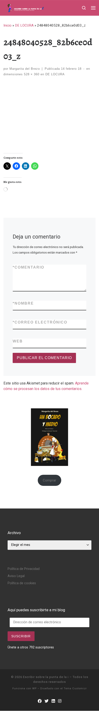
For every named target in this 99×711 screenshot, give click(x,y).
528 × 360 (31, 74)
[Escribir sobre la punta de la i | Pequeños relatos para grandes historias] (33, 7)
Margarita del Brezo (24, 68)
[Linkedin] (53, 701)
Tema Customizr (75, 688)
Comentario (28, 267)
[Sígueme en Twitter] (47, 701)
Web (18, 341)
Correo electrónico (40, 322)
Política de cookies (22, 583)
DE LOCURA (24, 25)
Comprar (49, 480)
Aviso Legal (16, 576)
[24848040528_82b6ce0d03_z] (49, 119)
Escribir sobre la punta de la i (46, 677)
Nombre (23, 303)
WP (34, 688)
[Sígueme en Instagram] (59, 701)
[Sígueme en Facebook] (40, 701)
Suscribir (21, 636)
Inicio (7, 25)
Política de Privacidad (24, 569)
